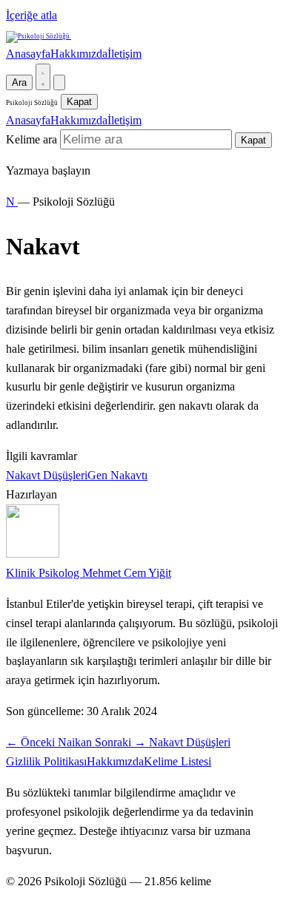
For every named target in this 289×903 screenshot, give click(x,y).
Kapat (79, 101)
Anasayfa (28, 53)
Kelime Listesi (177, 761)
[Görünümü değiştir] (43, 77)
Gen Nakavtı (117, 475)
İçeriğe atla (31, 15)
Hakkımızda (78, 53)
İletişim (124, 53)
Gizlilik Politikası (46, 761)
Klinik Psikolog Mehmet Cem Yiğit (88, 573)
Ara (19, 82)
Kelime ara (31, 139)
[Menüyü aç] (59, 82)
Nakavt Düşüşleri (46, 475)
